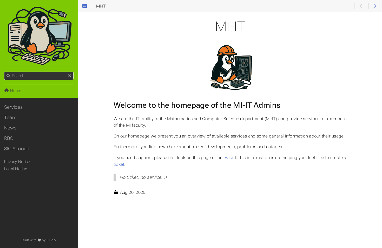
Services (13, 107)
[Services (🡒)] (375, 6)
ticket (119, 164)
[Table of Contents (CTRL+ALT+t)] (85, 6)
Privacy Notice (17, 161)
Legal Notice (15, 169)
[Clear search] (69, 76)
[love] (39, 240)
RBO (9, 138)
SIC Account (17, 148)
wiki (229, 157)
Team (10, 117)
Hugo (51, 240)
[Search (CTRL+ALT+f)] (8, 76)
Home (15, 90)
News (10, 127)
